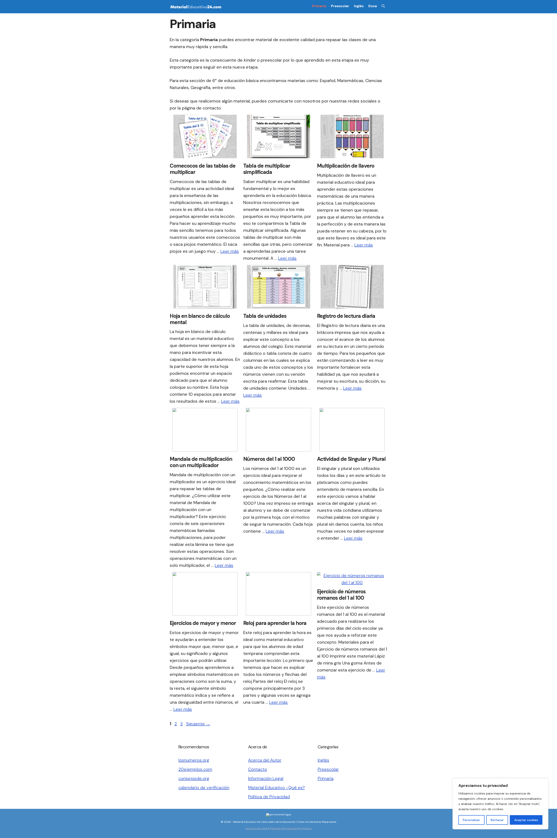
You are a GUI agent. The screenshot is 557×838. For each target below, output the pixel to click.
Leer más (229, 251)
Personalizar (471, 820)
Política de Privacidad (269, 796)
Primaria (319, 6)
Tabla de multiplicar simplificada (266, 168)
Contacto (257, 769)
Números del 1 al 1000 (269, 459)
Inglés (359, 6)
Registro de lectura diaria (346, 316)
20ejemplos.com (195, 769)
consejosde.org (193, 778)
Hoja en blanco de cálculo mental (200, 319)
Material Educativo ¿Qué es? (276, 787)
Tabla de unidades (264, 316)
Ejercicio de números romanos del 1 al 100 (341, 594)
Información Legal (265, 778)
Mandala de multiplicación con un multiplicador (201, 462)
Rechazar (497, 820)
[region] (500, 803)
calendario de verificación (203, 787)
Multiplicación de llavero (345, 165)
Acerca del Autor (264, 760)
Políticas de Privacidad (284, 828)
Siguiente (198, 724)
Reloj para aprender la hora (274, 623)
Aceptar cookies (526, 820)
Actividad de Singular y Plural (351, 459)
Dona (372, 6)
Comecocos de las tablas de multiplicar (202, 168)
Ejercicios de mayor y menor (203, 623)
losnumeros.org (193, 760)
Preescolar (340, 6)
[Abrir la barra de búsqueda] (383, 6)
